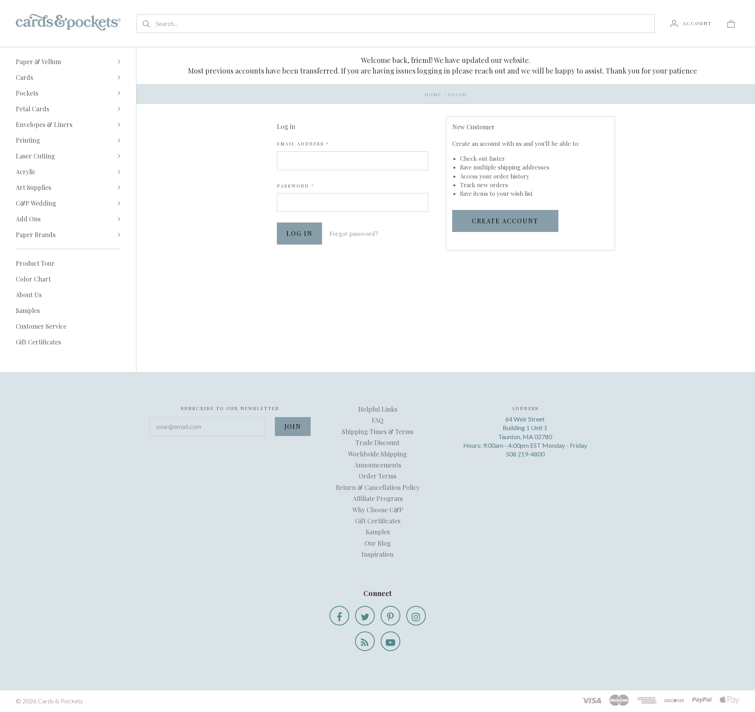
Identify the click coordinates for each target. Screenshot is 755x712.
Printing (28, 140)
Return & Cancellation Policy (378, 487)
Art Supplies (33, 187)
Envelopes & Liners (44, 124)
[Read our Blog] (365, 641)
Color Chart (33, 279)
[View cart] (731, 23)
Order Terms (377, 476)
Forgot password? (354, 233)
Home (433, 94)
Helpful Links (377, 409)
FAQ (377, 420)
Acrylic (26, 171)
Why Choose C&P (377, 510)
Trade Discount (377, 442)
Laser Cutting (35, 156)
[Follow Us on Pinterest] (390, 616)
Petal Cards (32, 109)
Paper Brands (35, 234)
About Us (29, 295)
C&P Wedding (36, 203)
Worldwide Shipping (377, 454)
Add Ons (28, 219)
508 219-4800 (525, 454)
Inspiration (377, 554)
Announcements (377, 465)
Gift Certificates (38, 342)
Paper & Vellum (38, 61)
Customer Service (41, 326)
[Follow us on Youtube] (390, 641)
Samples (28, 310)
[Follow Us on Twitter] (365, 616)
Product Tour (35, 263)
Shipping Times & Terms (377, 431)
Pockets (27, 93)
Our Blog (378, 543)
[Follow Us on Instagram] (416, 616)
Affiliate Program (378, 498)
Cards (24, 77)
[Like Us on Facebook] (339, 616)
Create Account (505, 221)
